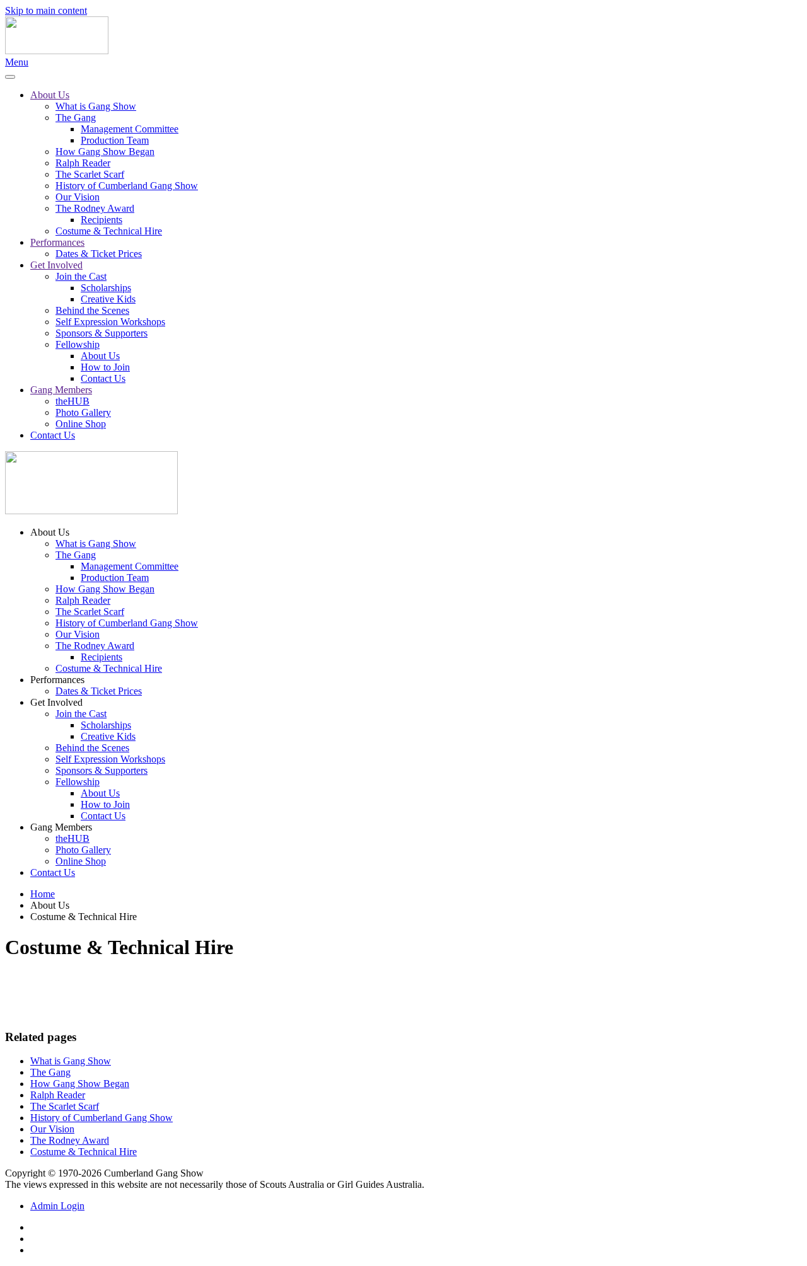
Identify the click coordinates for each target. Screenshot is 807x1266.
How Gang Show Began (104, 151)
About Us (49, 94)
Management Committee (129, 129)
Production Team (115, 140)
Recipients (101, 219)
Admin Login (57, 1205)
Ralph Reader (82, 163)
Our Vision (77, 197)
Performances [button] (57, 679)
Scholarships (106, 287)
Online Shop (80, 423)
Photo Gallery (83, 412)
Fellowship (77, 344)
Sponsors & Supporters (101, 333)
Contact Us (103, 378)
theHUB (72, 401)
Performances (57, 242)
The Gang (75, 117)
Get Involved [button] (56, 702)
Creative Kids (108, 299)
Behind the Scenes (92, 310)
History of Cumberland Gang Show (126, 185)
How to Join (105, 367)
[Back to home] (56, 50)
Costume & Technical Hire (108, 231)
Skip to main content (46, 10)
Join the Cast (81, 276)
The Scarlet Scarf (89, 174)
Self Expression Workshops (110, 321)
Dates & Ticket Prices (98, 253)
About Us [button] (49, 532)
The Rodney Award (94, 208)
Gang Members (61, 389)
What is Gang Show (95, 106)
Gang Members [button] (61, 827)
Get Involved (56, 265)
